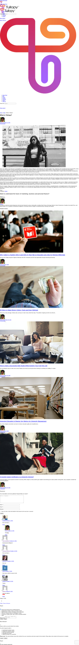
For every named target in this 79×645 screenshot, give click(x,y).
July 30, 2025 (6, 264)
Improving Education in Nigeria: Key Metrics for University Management (23, 421)
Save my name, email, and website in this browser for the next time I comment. (17, 511)
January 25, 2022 (6, 375)
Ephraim (4, 581)
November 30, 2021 (7, 319)
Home (1, 112)
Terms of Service (6, 603)
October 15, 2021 (6, 487)
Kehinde (4, 520)
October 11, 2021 (6, 122)
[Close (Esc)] (0, 624)
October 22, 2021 (9, 581)
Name (1, 504)
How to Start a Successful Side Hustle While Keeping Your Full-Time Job (23, 366)
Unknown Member (6, 551)
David (3, 571)
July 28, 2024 (6, 431)
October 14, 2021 (13, 540)
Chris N (1, 122)
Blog (4, 112)
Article (6, 191)
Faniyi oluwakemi (5, 540)
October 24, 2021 (9, 591)
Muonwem (4, 561)
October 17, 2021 (8, 571)
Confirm (5, 638)
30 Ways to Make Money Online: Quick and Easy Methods (19, 310)
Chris (6, 530)
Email (1, 196)
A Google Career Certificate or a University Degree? (17, 477)
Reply (3, 524)
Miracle (3, 591)
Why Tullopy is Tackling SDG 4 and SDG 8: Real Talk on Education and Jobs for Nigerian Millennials (32, 255)
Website (1, 509)
